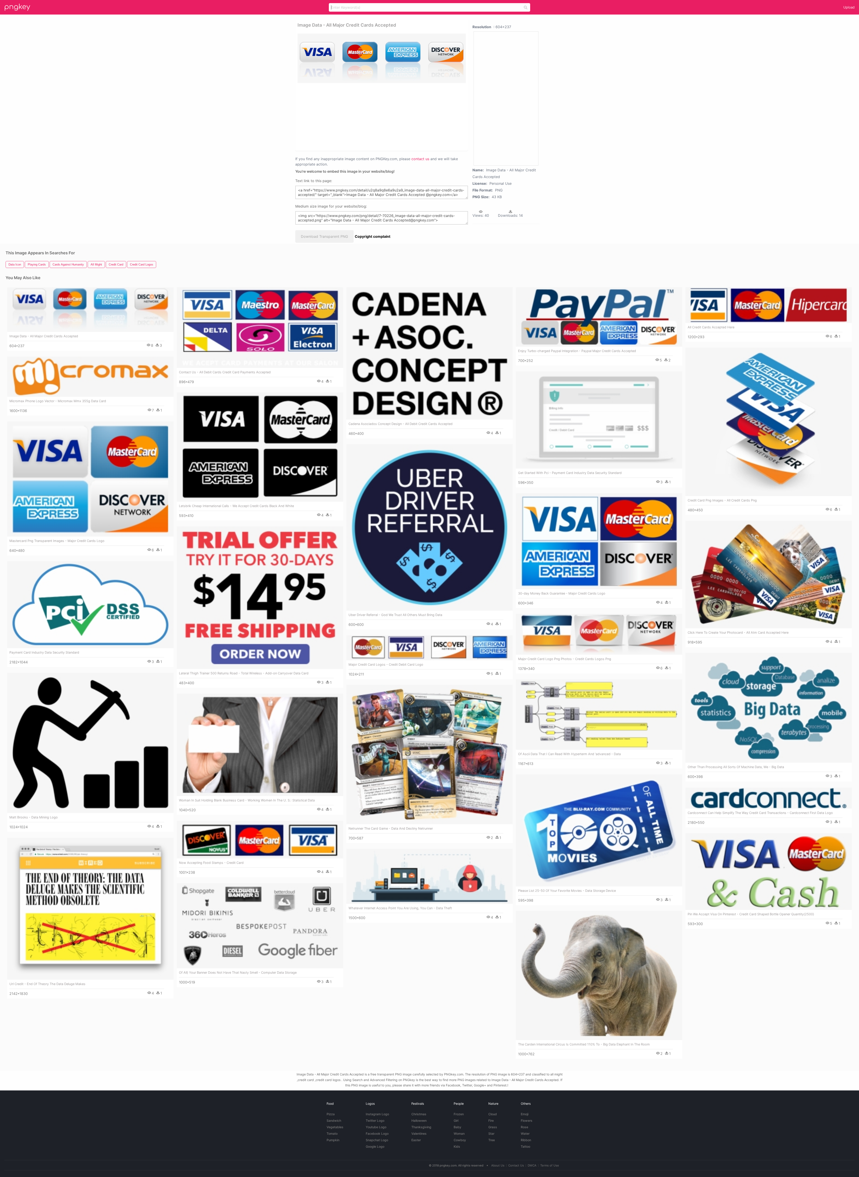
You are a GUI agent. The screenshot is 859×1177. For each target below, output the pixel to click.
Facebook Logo (377, 1133)
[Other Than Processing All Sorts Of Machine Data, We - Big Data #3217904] (768, 708)
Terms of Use (549, 1165)
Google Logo (375, 1146)
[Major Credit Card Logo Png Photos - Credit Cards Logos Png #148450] (599, 634)
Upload (849, 7)
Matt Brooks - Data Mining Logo (33, 817)
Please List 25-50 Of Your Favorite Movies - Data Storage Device (567, 890)
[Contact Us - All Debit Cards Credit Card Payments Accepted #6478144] (260, 327)
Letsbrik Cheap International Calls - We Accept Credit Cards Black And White (236, 506)
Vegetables (335, 1127)
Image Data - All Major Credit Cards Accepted (43, 336)
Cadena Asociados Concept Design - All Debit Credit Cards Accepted (401, 424)
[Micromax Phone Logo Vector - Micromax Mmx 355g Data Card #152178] (90, 377)
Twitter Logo (375, 1120)
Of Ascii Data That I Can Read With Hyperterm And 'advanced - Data (569, 754)
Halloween (419, 1120)
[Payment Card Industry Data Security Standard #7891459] (90, 604)
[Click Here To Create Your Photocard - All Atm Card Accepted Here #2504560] (768, 574)
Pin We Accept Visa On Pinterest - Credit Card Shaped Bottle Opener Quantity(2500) (751, 914)
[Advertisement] (376, 116)
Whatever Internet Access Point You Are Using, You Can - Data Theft (400, 908)
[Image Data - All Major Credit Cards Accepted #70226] (90, 309)
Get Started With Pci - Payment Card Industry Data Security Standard (570, 473)
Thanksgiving (421, 1127)
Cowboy (460, 1140)
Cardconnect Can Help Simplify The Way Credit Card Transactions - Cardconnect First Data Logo (760, 813)
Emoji (524, 1114)
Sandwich (334, 1120)
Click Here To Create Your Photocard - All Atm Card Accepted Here (738, 632)
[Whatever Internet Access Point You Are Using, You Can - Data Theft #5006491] (429, 876)
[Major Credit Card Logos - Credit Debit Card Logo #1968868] (429, 647)
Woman (459, 1133)
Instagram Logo (377, 1114)
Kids (457, 1146)
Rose (524, 1127)
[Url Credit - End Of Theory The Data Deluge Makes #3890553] (90, 909)
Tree (491, 1140)
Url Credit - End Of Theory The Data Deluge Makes (47, 984)
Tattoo (525, 1146)
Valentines (419, 1133)
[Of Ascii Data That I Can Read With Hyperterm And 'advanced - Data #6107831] (599, 714)
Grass (492, 1127)
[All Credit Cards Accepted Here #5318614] (768, 305)
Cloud (492, 1114)
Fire (491, 1120)
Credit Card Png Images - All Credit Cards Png (722, 500)
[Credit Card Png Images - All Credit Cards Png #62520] (768, 422)
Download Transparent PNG (324, 236)
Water (525, 1133)
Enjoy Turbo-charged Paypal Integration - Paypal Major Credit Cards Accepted (577, 351)
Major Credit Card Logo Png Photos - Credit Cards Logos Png (564, 659)
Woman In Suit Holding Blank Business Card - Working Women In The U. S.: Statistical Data (247, 800)
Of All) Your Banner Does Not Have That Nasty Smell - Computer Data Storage (238, 972)
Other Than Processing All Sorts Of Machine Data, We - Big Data (736, 767)
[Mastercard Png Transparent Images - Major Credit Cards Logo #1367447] (90, 479)
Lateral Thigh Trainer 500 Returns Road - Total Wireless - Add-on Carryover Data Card (243, 673)
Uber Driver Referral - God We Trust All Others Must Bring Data (395, 615)
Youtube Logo (376, 1127)
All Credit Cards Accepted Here (711, 327)
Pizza (331, 1114)
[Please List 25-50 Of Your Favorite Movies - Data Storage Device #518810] (599, 830)
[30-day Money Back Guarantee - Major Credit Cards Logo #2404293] (599, 541)
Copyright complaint (372, 236)
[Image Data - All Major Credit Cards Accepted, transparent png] (382, 58)
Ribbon (526, 1140)
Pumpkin (333, 1140)
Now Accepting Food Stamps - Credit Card (211, 863)
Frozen (459, 1114)
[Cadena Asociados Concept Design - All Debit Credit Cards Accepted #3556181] (429, 353)
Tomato (332, 1133)
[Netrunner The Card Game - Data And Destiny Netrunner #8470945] (429, 754)
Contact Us (516, 1165)
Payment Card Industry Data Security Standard (44, 652)
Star (491, 1133)
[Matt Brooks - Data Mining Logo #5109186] (90, 743)
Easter (416, 1140)
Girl (456, 1120)
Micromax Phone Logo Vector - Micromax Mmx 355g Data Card (57, 401)
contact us (420, 159)
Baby (457, 1127)
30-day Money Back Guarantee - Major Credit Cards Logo (561, 593)
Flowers (526, 1120)
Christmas (418, 1114)
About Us (497, 1165)
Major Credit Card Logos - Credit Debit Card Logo (386, 664)
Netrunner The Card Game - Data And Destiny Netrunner (391, 828)
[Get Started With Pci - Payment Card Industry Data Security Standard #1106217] (599, 420)
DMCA (532, 1165)
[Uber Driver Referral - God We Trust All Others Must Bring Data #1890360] (429, 527)
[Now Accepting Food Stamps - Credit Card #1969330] (260, 839)
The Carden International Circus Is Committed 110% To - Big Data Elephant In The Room (584, 1044)
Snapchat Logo (377, 1140)
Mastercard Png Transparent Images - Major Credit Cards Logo (56, 541)
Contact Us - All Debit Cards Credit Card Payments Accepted (225, 372)
